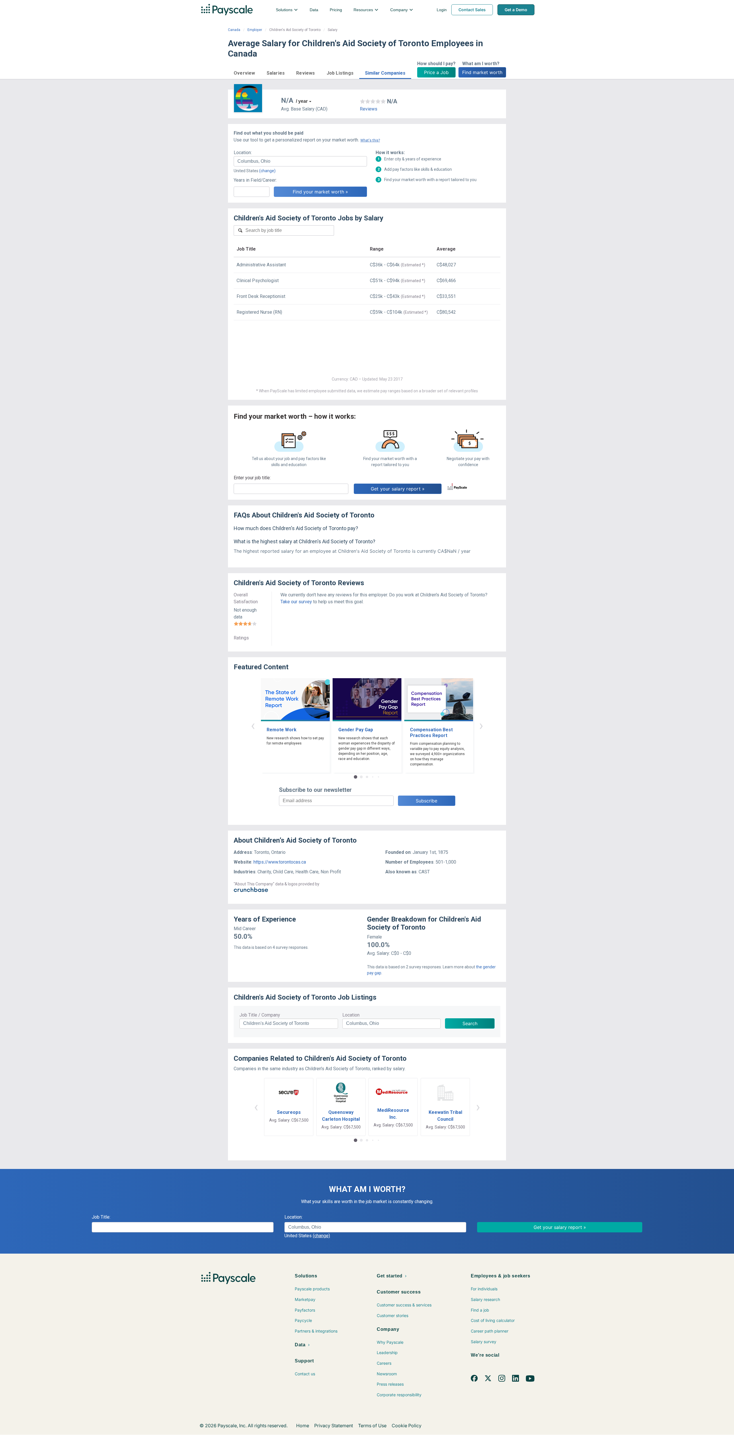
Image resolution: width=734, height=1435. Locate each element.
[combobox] (300, 161)
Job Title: (101, 1217)
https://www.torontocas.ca (279, 862)
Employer (254, 30)
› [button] (481, 725)
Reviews (368, 109)
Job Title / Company (259, 1015)
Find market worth (482, 72)
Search (469, 1023)
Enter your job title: (252, 477)
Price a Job (436, 72)
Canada (234, 30)
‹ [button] (253, 725)
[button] (244, 72)
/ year (302, 101)
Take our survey (296, 601)
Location (351, 1015)
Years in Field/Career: (255, 180)
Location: (243, 152)
